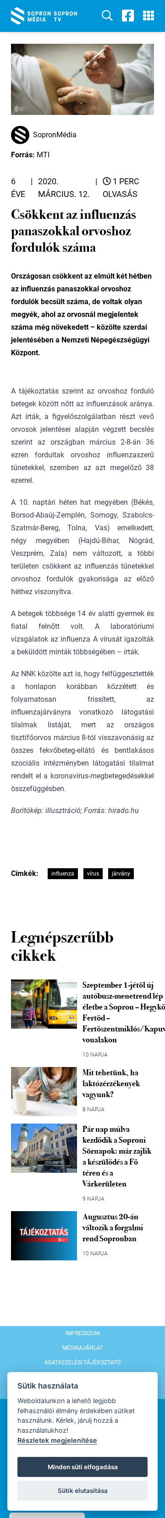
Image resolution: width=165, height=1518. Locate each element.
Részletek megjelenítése (57, 1440)
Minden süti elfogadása (83, 1467)
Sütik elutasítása (83, 1490)
